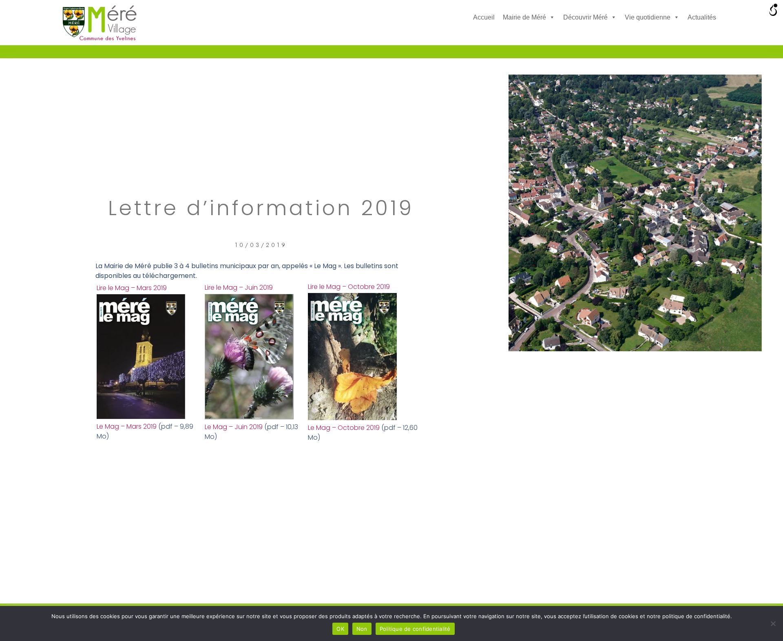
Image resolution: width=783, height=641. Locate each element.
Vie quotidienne (647, 17)
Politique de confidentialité (415, 629)
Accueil (484, 17)
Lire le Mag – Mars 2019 (132, 288)
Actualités (702, 17)
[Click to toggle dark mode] (480, 34)
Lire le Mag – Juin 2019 (239, 287)
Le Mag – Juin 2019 (234, 427)
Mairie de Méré (524, 17)
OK (340, 629)
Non (361, 629)
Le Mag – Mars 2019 (127, 426)
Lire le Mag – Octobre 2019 (349, 286)
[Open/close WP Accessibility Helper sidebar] (773, 10)
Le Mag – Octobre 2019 (344, 427)
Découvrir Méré (585, 17)
